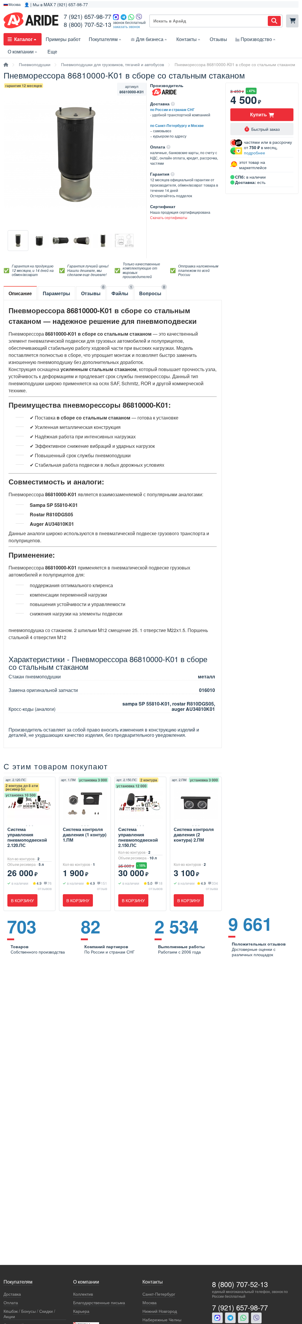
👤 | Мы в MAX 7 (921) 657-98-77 (56, 4)
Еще (52, 51)
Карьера (81, 1311)
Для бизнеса (149, 39)
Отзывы (218, 39)
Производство (256, 39)
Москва (149, 1302)
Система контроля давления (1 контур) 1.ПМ (84, 835)
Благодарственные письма (99, 1302)
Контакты (186, 39)
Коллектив (83, 1294)
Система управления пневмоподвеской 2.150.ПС (138, 837)
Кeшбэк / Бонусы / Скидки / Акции (29, 1313)
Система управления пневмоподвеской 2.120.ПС (27, 837)
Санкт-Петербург (158, 1294)
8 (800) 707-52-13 (87, 24)
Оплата (11, 1302)
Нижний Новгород (159, 1311)
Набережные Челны (161, 1320)
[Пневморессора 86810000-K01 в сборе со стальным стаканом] (18, 240)
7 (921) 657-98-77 (87, 16)
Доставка (12, 1294)
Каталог (23, 39)
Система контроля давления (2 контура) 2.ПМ (194, 835)
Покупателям (103, 39)
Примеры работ (63, 39)
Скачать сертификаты (168, 217)
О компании (21, 51)
